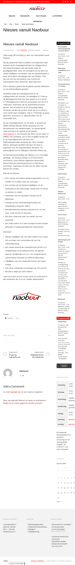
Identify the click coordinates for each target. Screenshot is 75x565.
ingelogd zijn (15, 392)
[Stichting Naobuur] (5, 561)
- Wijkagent (31, 529)
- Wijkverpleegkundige (35, 524)
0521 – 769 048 (9, 529)
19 (64, 488)
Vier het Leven (57, 546)
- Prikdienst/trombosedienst (37, 527)
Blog (11, 24)
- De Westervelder (57, 527)
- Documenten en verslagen (61, 524)
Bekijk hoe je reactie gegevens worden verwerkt (22, 403)
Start (5, 24)
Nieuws (17, 24)
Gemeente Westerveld (60, 537)
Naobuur (24, 50)
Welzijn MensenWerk (59, 544)
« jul (58, 502)
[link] (64, 366)
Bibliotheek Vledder (59, 541)
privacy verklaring (37, 561)
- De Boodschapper (58, 529)
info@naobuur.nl (9, 532)
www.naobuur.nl (9, 134)
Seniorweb (56, 539)
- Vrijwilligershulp (33, 532)
